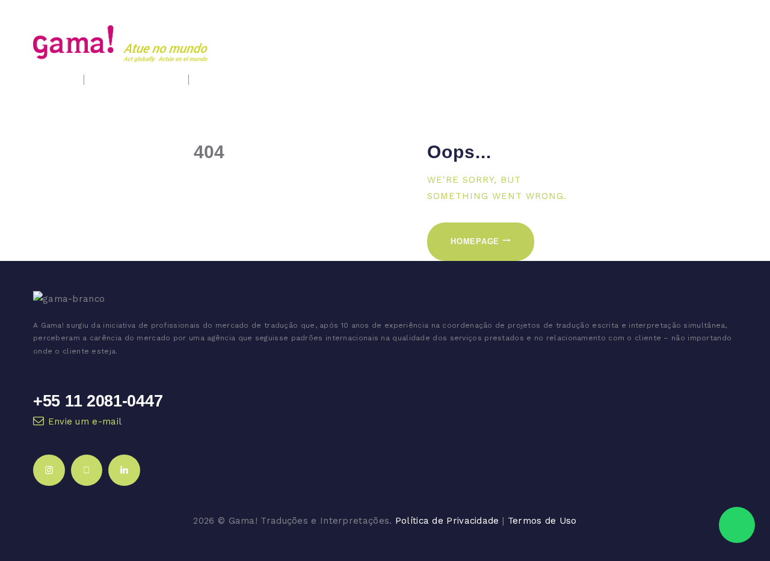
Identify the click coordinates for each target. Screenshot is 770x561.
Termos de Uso (542, 520)
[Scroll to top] (738, 487)
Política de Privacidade (447, 520)
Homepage (475, 241)
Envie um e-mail (85, 421)
